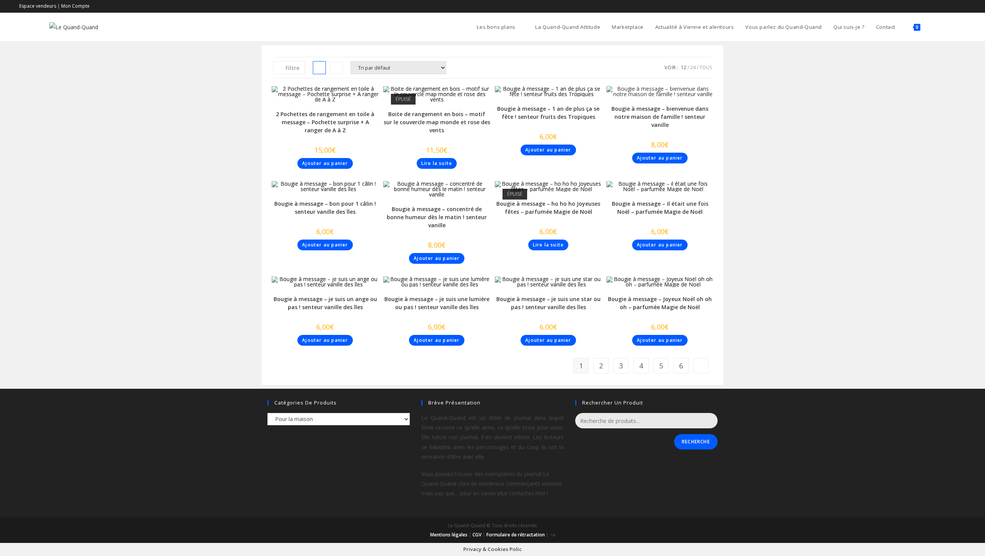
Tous (706, 67)
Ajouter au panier (325, 163)
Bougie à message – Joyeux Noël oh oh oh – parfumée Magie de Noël (660, 303)
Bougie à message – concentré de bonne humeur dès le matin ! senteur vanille (437, 217)
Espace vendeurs (37, 6)
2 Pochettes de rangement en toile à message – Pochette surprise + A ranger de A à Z (325, 122)
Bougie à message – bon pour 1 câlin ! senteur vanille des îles (325, 207)
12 (683, 67)
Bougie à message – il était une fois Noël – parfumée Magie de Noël (660, 207)
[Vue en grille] (319, 67)
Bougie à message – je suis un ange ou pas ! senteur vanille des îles (325, 303)
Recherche (696, 441)
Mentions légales (448, 534)
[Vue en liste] (336, 67)
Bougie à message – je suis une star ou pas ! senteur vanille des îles (548, 303)
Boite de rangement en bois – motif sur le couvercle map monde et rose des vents (437, 122)
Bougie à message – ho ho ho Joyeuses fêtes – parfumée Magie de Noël (548, 207)
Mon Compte (75, 6)
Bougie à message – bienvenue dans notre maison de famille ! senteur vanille (659, 116)
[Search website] (934, 27)
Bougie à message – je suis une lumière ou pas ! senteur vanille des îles (436, 303)
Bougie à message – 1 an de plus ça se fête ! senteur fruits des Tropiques (548, 112)
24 (693, 67)
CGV (476, 534)
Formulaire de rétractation (515, 534)
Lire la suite (436, 163)
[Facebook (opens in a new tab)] (954, 6)
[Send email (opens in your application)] (962, 6)
